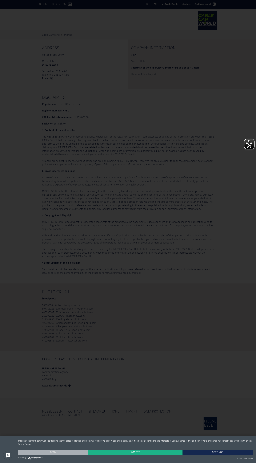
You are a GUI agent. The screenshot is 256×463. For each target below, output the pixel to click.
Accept (135, 452)
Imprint (239, 458)
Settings (217, 452)
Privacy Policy (248, 458)
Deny (53, 452)
